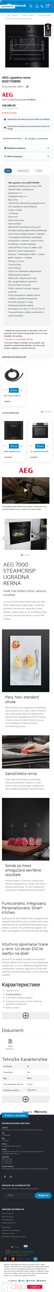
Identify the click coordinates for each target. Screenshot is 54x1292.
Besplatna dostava (16, 148)
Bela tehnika (12, 15)
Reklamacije (6, 1227)
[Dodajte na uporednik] (21, 390)
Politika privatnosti (8, 1223)
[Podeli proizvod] (27, 87)
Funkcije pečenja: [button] (13, 993)
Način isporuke (7, 1216)
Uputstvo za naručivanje (11, 1230)
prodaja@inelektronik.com (11, 1146)
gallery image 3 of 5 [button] (25, 555)
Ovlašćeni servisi (8, 1233)
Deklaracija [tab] (23, 171)
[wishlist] (5, 390)
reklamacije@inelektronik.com (33, 1151)
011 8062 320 (7, 1161)
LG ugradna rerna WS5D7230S (40, 451)
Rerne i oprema (28, 15)
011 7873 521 (7, 1163)
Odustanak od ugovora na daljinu (14, 1236)
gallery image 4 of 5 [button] (27, 555)
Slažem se (35, 1287)
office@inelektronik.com (11, 1153)
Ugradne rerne (44, 15)
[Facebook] (4, 1176)
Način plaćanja (14, 156)
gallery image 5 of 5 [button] (29, 555)
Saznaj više (19, 1287)
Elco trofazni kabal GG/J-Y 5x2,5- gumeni (14, 396)
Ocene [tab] (39, 171)
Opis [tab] (8, 171)
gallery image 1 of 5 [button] (21, 555)
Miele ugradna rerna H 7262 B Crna (14, 451)
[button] (30, 6)
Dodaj (15, 390)
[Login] (37, 6)
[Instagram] (11, 1176)
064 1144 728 (7, 1159)
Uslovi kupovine (8, 1213)
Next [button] (48, 538)
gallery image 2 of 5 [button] (23, 555)
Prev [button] (4, 538)
